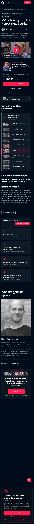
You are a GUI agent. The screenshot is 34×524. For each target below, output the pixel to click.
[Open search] (20, 2)
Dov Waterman (13, 30)
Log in (27, 2)
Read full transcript (8, 212)
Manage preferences (18, 516)
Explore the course (16, 88)
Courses (9, 8)
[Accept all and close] (30, 489)
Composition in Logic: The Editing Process (14, 9)
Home (2, 8)
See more (3, 363)
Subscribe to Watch (17, 84)
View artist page (14, 363)
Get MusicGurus (16, 391)
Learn (8, 2)
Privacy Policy (23, 519)
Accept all (17, 513)
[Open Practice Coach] (29, 480)
